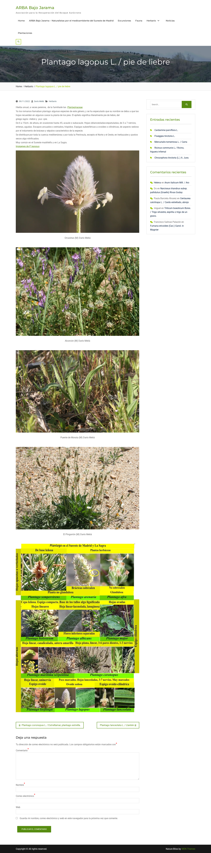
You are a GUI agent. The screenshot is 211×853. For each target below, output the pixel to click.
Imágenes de (27, 146)
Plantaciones (25, 33)
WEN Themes (188, 849)
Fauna (138, 20)
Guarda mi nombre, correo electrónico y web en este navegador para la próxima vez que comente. (69, 818)
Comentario (22, 750)
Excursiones (124, 20)
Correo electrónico (25, 796)
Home (21, 20)
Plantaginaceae (75, 107)
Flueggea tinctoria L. (164, 136)
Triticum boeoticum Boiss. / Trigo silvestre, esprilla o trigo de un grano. (170, 212)
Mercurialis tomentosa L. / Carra (170, 142)
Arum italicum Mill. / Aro (176, 182)
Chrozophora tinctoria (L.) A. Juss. (171, 157)
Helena (157, 182)
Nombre (20, 785)
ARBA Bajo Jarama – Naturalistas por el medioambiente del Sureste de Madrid (71, 20)
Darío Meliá (39, 101)
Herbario (151, 20)
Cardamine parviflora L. (166, 130)
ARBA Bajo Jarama (35, 7)
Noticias (170, 20)
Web (18, 807)
